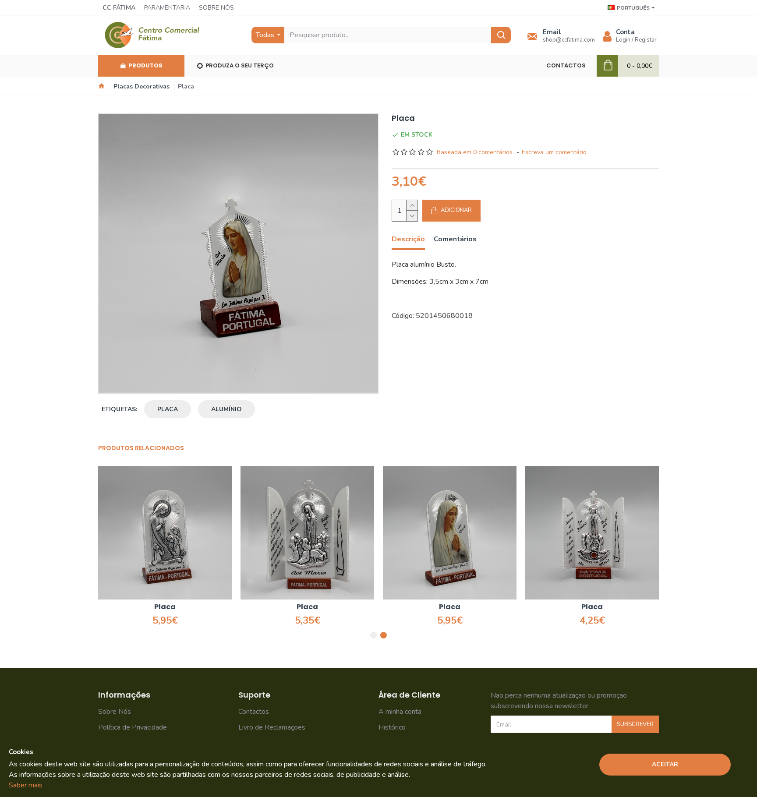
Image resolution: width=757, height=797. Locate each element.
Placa (165, 607)
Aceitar (665, 764)
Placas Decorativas (141, 86)
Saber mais (25, 785)
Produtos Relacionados (141, 448)
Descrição (408, 239)
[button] (373, 635)
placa (167, 409)
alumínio (226, 409)
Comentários (455, 239)
